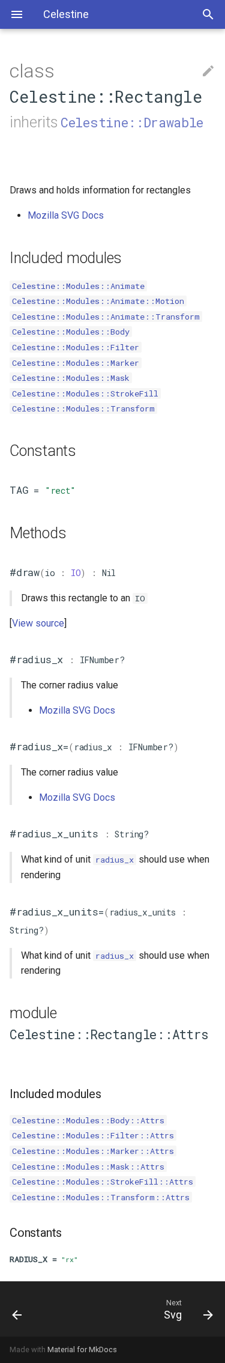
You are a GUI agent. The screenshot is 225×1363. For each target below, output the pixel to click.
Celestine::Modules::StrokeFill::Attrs (102, 1181)
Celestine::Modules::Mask (71, 377)
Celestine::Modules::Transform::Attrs (101, 1197)
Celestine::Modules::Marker (75, 362)
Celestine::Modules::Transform (83, 408)
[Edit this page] (208, 71)
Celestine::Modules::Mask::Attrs (88, 1166)
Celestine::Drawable (132, 122)
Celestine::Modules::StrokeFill (85, 393)
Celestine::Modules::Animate (78, 286)
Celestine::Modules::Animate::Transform (106, 316)
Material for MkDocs (82, 1349)
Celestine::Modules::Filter (75, 347)
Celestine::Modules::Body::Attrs (88, 1120)
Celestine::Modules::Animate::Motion (98, 301)
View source (38, 623)
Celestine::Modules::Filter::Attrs (93, 1135)
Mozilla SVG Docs (66, 215)
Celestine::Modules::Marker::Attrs (93, 1151)
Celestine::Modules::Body (71, 331)
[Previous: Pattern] (30, 1309)
